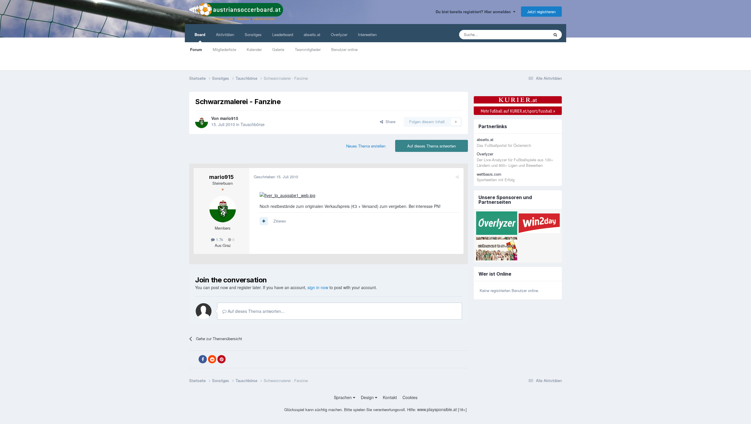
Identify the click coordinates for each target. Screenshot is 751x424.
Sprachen (343, 397)
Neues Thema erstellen (365, 146)
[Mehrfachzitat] (264, 221)
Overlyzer (339, 34)
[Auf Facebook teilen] (203, 359)
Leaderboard (282, 34)
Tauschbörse (253, 124)
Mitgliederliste (224, 49)
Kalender (254, 49)
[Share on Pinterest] (221, 359)
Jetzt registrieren (541, 11)
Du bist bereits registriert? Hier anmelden (474, 11)
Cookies (409, 397)
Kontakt (390, 397)
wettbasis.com (489, 174)
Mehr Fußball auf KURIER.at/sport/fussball (518, 111)
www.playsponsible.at (437, 409)
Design (368, 397)
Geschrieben (276, 176)
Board (199, 34)
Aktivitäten (225, 34)
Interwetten (367, 34)
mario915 (229, 118)
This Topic (533, 34)
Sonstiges (253, 34)
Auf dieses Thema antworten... (255, 311)
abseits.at (312, 34)
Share (389, 121)
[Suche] (555, 34)
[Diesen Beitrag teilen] (457, 176)
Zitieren (279, 221)
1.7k (219, 239)
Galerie (278, 49)
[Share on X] (193, 359)
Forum (196, 49)
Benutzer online (344, 49)
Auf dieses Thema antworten (431, 146)
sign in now (317, 287)
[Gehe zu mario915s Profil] (201, 121)
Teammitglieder (308, 49)
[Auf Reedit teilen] (212, 359)
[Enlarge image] (287, 195)
